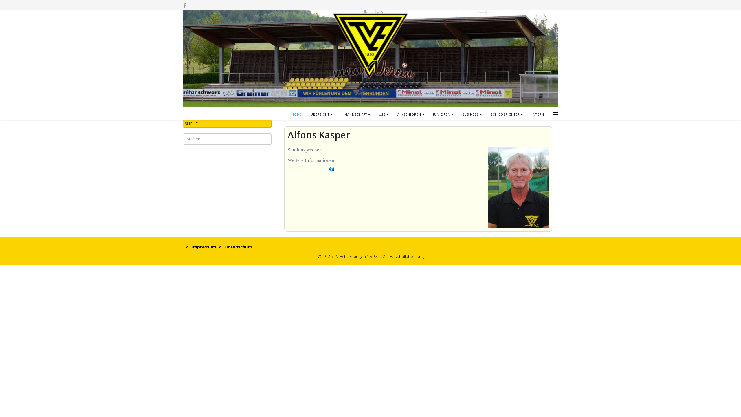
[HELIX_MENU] (555, 112)
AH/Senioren (409, 114)
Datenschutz (237, 247)
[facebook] (185, 5)
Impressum (203, 247)
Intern (538, 114)
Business (470, 114)
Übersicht (320, 114)
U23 (382, 114)
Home (296, 114)
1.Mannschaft (354, 114)
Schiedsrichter (505, 114)
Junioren (441, 114)
